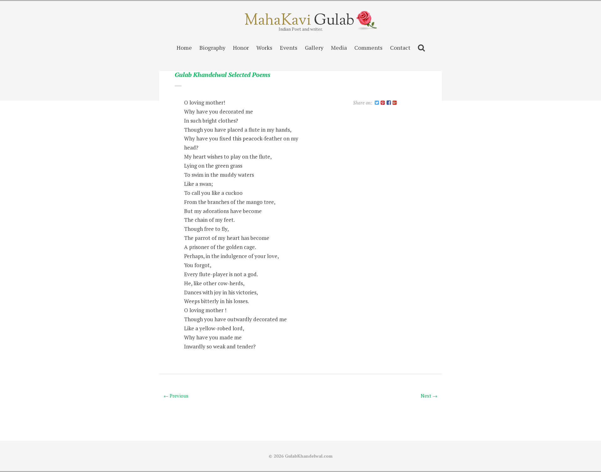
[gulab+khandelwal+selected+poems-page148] (377, 103)
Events (288, 47)
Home (184, 47)
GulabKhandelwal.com (308, 456)
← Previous (176, 396)
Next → (429, 396)
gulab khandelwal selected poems (222, 75)
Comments (368, 47)
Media (339, 47)
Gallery (314, 47)
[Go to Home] (301, 23)
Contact (400, 47)
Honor (241, 47)
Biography (212, 47)
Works (264, 47)
